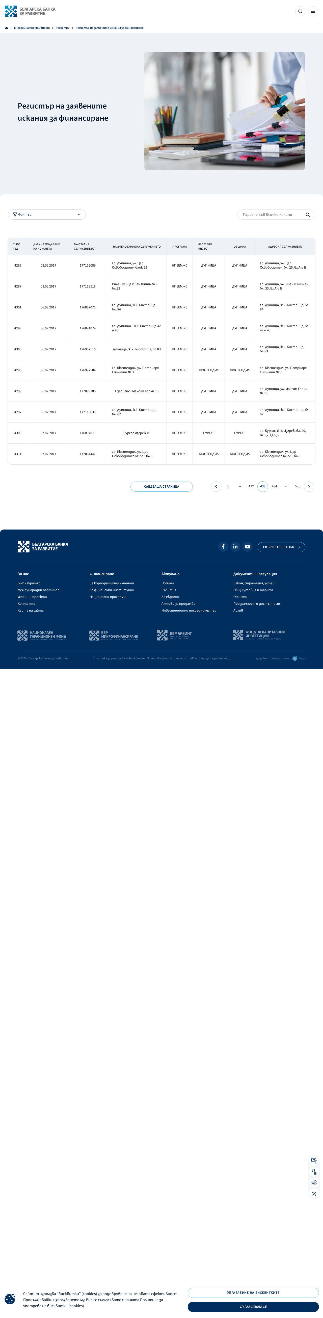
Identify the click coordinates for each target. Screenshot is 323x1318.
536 (297, 486)
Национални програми (108, 596)
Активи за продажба (178, 603)
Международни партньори (40, 590)
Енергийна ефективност (32, 28)
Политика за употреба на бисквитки (119, 658)
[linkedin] (235, 547)
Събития (169, 590)
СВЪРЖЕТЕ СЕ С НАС (279, 547)
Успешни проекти (32, 596)
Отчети (240, 596)
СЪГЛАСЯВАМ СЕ (253, 1306)
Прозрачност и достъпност (256, 603)
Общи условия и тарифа (253, 590)
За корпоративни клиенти (112, 583)
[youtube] (248, 547)
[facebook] (223, 547)
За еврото (170, 596)
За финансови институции (112, 590)
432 (251, 486)
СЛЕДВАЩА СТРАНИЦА (161, 486)
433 (262, 486)
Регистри (63, 28)
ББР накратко (29, 583)
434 (274, 486)
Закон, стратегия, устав (254, 583)
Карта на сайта (31, 610)
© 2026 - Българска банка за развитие (43, 658)
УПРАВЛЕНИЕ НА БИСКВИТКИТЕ (253, 1292)
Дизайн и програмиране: (273, 658)
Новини (168, 583)
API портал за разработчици (210, 658)
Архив (238, 610)
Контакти (26, 603)
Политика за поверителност (167, 658)
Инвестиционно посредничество (189, 610)
